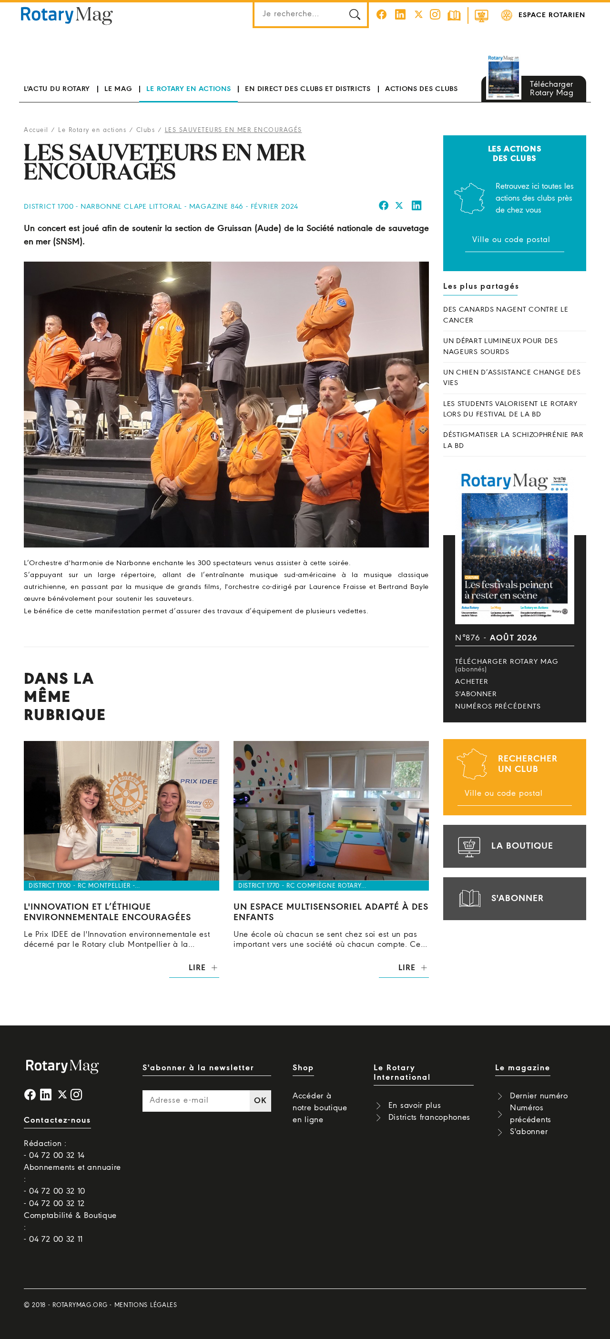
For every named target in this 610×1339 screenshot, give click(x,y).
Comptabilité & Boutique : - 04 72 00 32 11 (70, 1227)
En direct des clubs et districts (307, 89)
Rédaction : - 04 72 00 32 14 (54, 1149)
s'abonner (517, 898)
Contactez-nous (57, 1120)
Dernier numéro (539, 1096)
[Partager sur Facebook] (383, 207)
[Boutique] (481, 15)
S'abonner (476, 694)
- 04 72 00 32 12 (54, 1203)
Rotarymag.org (79, 1305)
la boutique (522, 846)
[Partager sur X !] (399, 207)
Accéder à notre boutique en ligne (320, 1108)
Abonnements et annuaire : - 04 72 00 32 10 (72, 1179)
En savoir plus (414, 1105)
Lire (197, 968)
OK (260, 1101)
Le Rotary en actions (188, 89)
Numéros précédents (498, 706)
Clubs (145, 130)
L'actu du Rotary (57, 89)
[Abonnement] (454, 15)
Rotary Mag (67, 15)
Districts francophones (429, 1117)
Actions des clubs (421, 89)
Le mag (118, 89)
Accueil (36, 130)
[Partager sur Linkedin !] (417, 207)
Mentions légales (145, 1305)
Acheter (471, 682)
